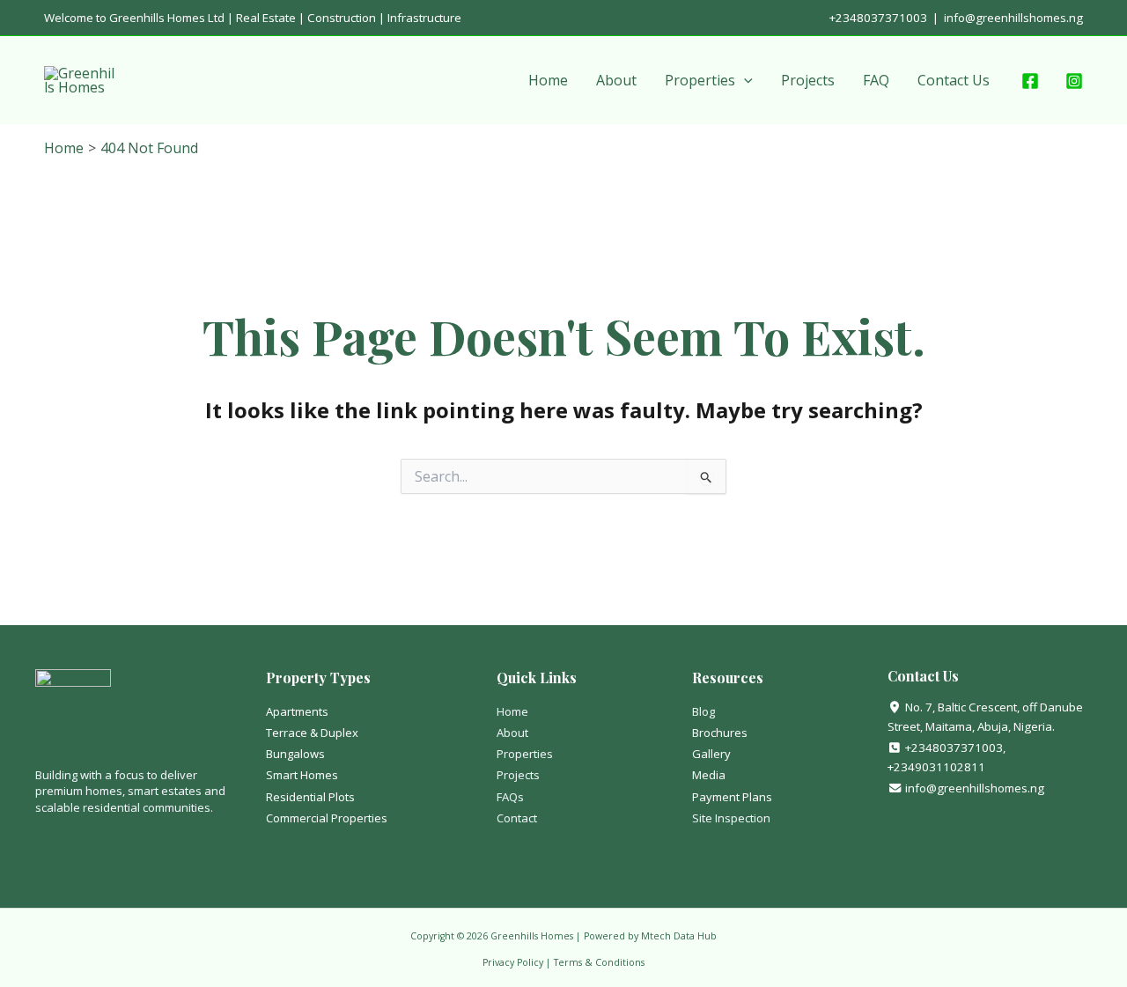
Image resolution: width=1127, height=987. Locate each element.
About (616, 80)
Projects (808, 80)
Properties (700, 80)
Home (548, 80)
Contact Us (953, 80)
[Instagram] (1074, 81)
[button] (744, 80)
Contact (517, 818)
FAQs (510, 797)
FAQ (876, 80)
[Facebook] (1030, 81)
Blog (703, 711)
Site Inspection (731, 818)
